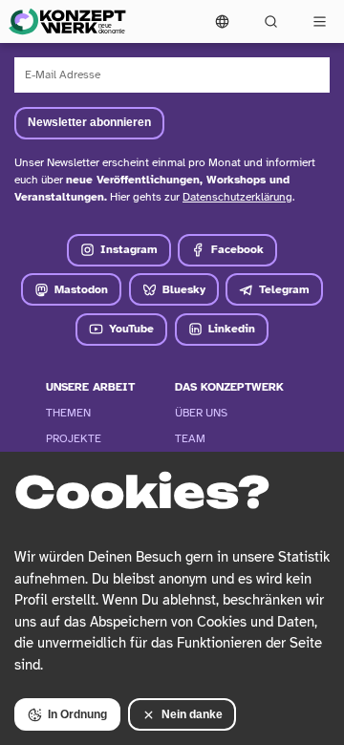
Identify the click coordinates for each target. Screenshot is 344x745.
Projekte (73, 438)
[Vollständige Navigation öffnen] (319, 21)
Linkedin (231, 328)
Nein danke (192, 714)
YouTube (131, 328)
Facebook (237, 249)
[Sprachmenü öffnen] (222, 21)
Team (190, 438)
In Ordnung (77, 714)
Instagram (129, 249)
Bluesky (183, 289)
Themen (68, 412)
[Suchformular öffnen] (271, 21)
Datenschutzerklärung (237, 196)
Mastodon (81, 289)
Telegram (284, 289)
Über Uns (201, 412)
